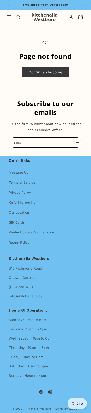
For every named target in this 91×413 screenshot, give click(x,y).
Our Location (19, 212)
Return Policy (19, 242)
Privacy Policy (20, 192)
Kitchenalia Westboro (38, 408)
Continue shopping (45, 72)
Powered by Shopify (66, 408)
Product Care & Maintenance (31, 232)
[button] (9, 17)
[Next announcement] (83, 5)
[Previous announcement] (8, 5)
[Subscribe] (77, 142)
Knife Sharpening (22, 202)
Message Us (18, 172)
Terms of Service (22, 182)
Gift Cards (17, 222)
